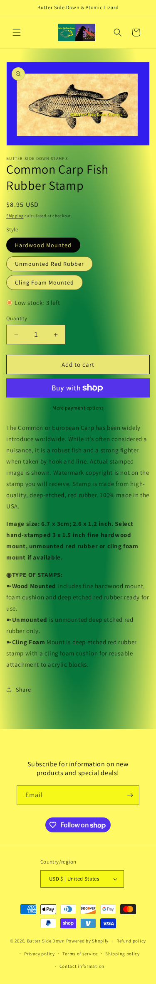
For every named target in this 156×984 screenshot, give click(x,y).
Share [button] (23, 689)
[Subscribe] (130, 795)
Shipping (15, 215)
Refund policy (131, 941)
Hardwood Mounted (43, 245)
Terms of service (79, 954)
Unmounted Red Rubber (49, 263)
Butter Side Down (46, 941)
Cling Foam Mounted (44, 282)
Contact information (81, 966)
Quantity (16, 318)
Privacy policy (39, 954)
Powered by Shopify (87, 941)
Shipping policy (122, 954)
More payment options (78, 408)
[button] (16, 32)
